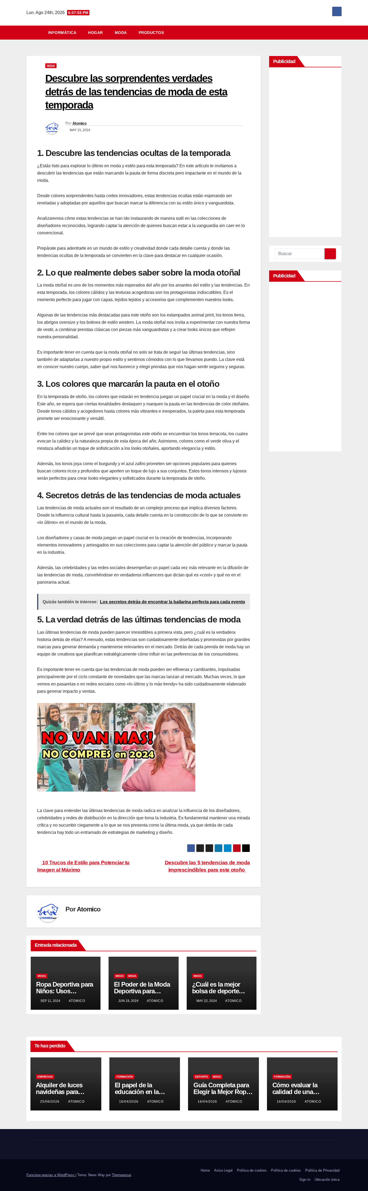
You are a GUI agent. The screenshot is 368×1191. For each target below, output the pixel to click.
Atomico (79, 123)
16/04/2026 (129, 1101)
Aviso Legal (223, 1170)
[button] (340, 32)
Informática (62, 32)
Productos (151, 32)
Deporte (201, 1076)
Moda (121, 32)
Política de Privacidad (322, 1170)
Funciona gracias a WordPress (50, 1175)
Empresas (45, 1076)
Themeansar (121, 1175)
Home (205, 1170)
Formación (124, 1076)
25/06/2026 (50, 1101)
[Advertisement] (305, 153)
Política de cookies (252, 1170)
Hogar (95, 32)
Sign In (304, 1180)
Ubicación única (327, 1180)
